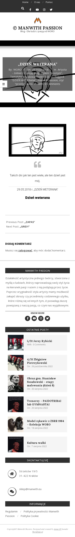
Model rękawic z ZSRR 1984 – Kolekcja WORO (45, 422)
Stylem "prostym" (51, 73)
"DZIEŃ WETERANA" (24, 80)
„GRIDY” (25, 226)
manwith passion (48, 80)
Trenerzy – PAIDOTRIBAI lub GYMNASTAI (44, 402)
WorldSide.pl (37, 531)
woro (29, 84)
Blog (36, 73)
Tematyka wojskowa (22, 76)
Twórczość (42, 76)
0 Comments (52, 84)
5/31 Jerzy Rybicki (39, 341)
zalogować (25, 250)
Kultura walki (36, 442)
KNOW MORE (37, 313)
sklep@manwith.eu (30, 489)
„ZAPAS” (29, 222)
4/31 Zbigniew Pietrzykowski (37, 361)
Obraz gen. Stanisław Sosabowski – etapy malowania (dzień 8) (41, 382)
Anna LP (57, 529)
